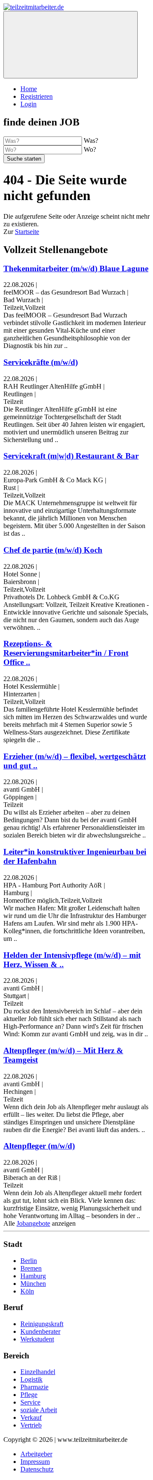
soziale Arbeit (38, 1409)
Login (28, 104)
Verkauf (31, 1417)
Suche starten (24, 159)
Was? (91, 140)
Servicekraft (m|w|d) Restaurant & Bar (71, 455)
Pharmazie (34, 1387)
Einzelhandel (37, 1371)
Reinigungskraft (41, 1323)
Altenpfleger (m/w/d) (39, 1145)
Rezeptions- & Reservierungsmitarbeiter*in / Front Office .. (65, 653)
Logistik (31, 1379)
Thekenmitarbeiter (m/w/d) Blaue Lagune (75, 268)
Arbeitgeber (36, 1454)
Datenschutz (37, 1469)
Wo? (90, 149)
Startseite (27, 231)
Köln (27, 1291)
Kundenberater (40, 1331)
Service (30, 1402)
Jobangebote (33, 1223)
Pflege (28, 1394)
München (33, 1283)
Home (28, 88)
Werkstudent (37, 1339)
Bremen (31, 1268)
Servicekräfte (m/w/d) (40, 362)
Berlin (28, 1260)
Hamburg (33, 1276)
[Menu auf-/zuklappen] (70, 44)
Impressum (35, 1461)
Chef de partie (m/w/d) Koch (52, 549)
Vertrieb (31, 1425)
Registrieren (36, 96)
